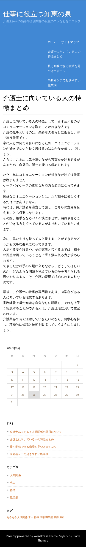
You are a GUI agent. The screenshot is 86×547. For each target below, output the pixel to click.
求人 (12, 483)
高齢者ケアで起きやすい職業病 (64, 82)
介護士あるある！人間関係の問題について (36, 432)
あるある (12, 517)
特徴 (12, 490)
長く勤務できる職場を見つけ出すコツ (64, 68)
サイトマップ (70, 42)
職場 (42, 517)
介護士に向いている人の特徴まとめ (64, 53)
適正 (61, 517)
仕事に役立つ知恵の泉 (37, 13)
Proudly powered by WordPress (27, 536)
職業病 (14, 497)
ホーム (52, 42)
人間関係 (15, 475)
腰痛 (56, 517)
